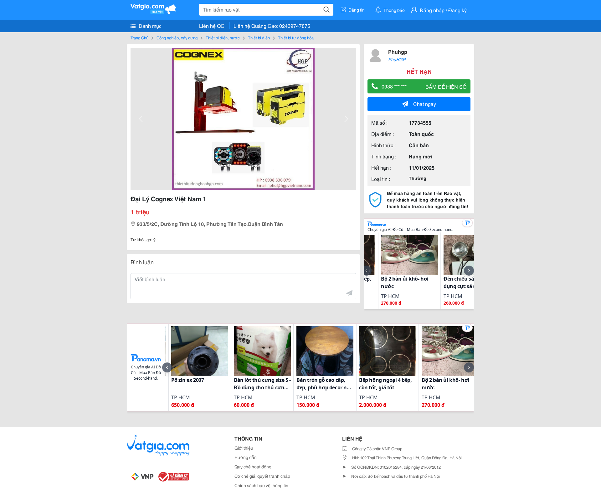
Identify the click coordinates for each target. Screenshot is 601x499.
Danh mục (149, 25)
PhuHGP (396, 59)
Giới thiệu (243, 448)
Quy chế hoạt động (252, 466)
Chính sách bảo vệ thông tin (261, 485)
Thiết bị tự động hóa (296, 37)
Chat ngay (424, 103)
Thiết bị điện (259, 37)
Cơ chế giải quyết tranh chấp (262, 476)
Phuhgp (397, 51)
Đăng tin (356, 10)
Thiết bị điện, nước (223, 37)
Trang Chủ (139, 37)
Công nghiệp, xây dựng (177, 37)
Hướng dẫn (245, 457)
